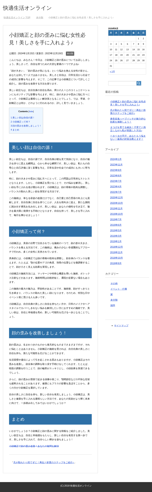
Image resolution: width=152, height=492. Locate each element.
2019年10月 (116, 214)
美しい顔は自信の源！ (23, 117)
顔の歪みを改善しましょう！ (26, 125)
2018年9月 (116, 263)
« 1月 (112, 71)
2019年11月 (116, 208)
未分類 (70, 53)
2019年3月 (116, 236)
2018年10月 (116, 258)
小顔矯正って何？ (20, 121)
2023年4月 (116, 186)
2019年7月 (116, 219)
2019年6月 (116, 225)
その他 (114, 283)
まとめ (15, 129)
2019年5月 (116, 230)
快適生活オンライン (27, 8)
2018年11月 (116, 252)
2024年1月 (116, 159)
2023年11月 (116, 164)
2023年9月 (116, 170)
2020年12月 (116, 197)
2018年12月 (116, 247)
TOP (17, 17)
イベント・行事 (118, 289)
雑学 (112, 305)
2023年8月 (116, 175)
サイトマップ (121, 325)
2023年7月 (116, 181)
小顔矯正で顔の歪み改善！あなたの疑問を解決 (34, 446)
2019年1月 (116, 241)
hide (31, 111)
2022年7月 (116, 192)
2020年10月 (116, 203)
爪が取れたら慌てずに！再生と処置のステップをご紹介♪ (43, 462)
